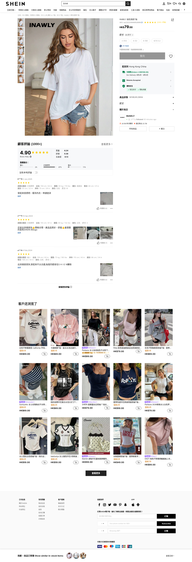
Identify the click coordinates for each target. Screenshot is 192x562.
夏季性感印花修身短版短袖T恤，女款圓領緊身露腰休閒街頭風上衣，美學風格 (127, 402)
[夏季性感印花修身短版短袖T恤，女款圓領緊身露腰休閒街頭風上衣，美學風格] (127, 381)
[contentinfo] (136, 546)
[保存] (170, 56)
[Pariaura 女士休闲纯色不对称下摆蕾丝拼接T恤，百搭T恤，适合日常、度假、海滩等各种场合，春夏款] (96, 327)
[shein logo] (15, 3)
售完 (142, 56)
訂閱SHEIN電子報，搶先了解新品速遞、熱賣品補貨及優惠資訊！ (120, 512)
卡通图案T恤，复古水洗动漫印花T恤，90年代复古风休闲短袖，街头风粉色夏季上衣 (65, 348)
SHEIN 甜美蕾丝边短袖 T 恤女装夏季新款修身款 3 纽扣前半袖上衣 (96, 404)
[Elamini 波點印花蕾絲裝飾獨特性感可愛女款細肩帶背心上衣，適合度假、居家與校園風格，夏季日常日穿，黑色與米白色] (96, 436)
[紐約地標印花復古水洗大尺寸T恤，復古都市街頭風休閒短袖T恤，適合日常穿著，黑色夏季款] (65, 381)
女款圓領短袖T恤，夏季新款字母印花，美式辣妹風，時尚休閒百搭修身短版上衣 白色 (127, 456)
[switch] (35, 172)
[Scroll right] (184, 9)
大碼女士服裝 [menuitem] (36, 10)
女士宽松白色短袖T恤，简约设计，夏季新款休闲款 (33, 456)
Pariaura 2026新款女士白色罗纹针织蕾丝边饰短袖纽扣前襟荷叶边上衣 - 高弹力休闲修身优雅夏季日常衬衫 (159, 404)
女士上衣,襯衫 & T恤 (48, 15)
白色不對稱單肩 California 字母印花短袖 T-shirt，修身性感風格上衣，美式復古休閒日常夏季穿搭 (33, 348)
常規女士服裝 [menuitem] (23, 10)
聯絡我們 (61, 503)
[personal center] (163, 3)
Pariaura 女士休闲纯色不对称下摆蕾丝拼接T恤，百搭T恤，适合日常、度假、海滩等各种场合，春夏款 (96, 350)
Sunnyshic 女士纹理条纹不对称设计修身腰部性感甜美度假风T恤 (33, 404)
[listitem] (33, 334)
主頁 (19, 15)
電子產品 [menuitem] (160, 10)
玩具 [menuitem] (168, 10)
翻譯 (19, 196)
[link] (169, 3)
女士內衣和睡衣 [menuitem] (75, 10)
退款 (40, 510)
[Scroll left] (181, 9)
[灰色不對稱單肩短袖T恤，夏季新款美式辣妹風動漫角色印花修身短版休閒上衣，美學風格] (159, 327)
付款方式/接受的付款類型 (106, 542)
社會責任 (22, 510)
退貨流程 (42, 506)
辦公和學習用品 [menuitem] (148, 10)
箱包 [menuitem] (85, 10)
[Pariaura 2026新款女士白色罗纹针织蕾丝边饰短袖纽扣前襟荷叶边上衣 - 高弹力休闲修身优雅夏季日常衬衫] (159, 381)
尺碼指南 (42, 519)
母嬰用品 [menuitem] (62, 10)
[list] (113, 505)
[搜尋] (128, 3)
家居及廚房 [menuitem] (124, 10)
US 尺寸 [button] (128, 35)
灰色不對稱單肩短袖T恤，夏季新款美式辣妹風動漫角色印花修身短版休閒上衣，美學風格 (159, 348)
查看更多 (96, 473)
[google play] (138, 506)
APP (133, 500)
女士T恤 (60, 15)
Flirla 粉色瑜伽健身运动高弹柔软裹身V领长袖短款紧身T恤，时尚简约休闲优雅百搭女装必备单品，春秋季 (127, 348)
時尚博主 (22, 506)
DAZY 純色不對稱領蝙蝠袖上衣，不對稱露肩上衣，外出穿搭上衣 (159, 459)
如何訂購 (42, 513)
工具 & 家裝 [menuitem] (135, 10)
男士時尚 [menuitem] (47, 10)
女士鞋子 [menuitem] (92, 10)
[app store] (133, 506)
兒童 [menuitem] (55, 10)
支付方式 (61, 506)
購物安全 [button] (130, 86)
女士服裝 (25, 15)
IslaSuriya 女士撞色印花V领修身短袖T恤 (65, 456)
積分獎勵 (61, 510)
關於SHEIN (23, 503)
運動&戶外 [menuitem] (103, 10)
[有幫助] (98, 208)
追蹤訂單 (42, 516)
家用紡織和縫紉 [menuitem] (178, 10)
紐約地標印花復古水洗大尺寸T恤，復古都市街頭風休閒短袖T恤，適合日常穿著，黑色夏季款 (65, 402)
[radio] (124, 41)
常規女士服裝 (35, 15)
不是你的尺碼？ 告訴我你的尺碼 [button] (131, 50)
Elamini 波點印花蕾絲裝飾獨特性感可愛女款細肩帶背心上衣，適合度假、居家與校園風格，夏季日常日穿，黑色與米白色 (96, 459)
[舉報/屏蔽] (111, 208)
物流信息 (42, 503)
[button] (179, 3)
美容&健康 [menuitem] (113, 10)
